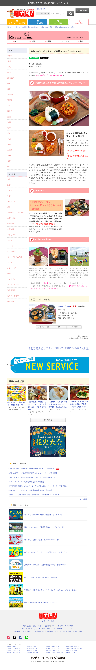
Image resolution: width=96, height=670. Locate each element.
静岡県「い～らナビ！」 (73, 650)
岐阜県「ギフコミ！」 (52, 648)
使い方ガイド (27, 628)
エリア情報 (58, 23)
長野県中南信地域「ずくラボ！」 (75, 648)
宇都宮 (9, 56)
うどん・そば (12, 201)
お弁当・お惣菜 (13, 296)
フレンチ (10, 240)
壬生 (9, 133)
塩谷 (9, 89)
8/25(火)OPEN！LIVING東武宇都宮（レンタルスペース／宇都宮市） (34, 473)
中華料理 (10, 229)
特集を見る (79, 23)
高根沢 (9, 111)
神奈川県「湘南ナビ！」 (53, 650)
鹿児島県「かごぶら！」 (34, 652)
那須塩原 (10, 78)
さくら (9, 106)
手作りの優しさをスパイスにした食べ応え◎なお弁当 (40, 348)
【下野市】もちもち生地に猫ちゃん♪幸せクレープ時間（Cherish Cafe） (58, 404)
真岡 (9, 122)
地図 (59, 327)
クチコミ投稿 (83, 10)
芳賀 (9, 117)
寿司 (9, 179)
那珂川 (9, 100)
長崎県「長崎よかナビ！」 (73, 646)
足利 (9, 156)
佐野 (9, 161)
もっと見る (83, 499)
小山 (9, 139)
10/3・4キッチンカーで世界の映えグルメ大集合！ (27, 482)
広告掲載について (20, 631)
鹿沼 (9, 61)
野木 (9, 167)
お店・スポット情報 (43, 327)
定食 (9, 185)
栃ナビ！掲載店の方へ (36, 631)
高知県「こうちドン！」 (73, 652)
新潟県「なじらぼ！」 (33, 648)
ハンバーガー (12, 268)
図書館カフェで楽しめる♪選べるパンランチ (77, 348)
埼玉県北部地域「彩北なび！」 (55, 652)
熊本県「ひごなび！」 (33, 646)
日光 (9, 67)
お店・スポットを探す (17, 23)
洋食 (9, 207)
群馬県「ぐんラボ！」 (13, 650)
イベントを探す (37, 23)
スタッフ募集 (78, 631)
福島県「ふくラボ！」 (13, 648)
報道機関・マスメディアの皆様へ (58, 631)
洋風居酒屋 (11, 290)
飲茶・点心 (11, 218)
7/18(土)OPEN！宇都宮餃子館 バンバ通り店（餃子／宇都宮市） (32, 477)
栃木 (9, 128)
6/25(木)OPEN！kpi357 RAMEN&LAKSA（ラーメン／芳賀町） (32, 468)
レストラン (11, 279)
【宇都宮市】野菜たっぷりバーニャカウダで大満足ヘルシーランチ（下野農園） (38, 486)
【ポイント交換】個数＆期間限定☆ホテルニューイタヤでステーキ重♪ (34, 495)
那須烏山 (10, 94)
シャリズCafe (64, 306)
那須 (9, 72)
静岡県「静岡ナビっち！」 (54, 646)
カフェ (9, 262)
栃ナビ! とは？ (49, 621)
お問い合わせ (57, 628)
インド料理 (11, 251)
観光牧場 (10, 301)
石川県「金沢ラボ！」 (13, 652)
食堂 (9, 274)
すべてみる (48, 420)
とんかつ (10, 190)
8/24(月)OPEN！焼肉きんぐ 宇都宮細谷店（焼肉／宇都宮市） (31, 490)
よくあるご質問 (39, 628)
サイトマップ (69, 628)
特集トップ (59, 348)
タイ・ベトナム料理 (14, 257)
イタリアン (11, 235)
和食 (9, 196)
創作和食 (10, 224)
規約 (48, 628)
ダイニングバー (13, 285)
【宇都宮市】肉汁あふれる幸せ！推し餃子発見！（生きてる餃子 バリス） (79, 404)
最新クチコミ (41, 9)
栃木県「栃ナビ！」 (13, 646)
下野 (9, 144)
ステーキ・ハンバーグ (15, 213)
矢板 (9, 83)
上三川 (9, 150)
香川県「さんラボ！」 (33, 650)
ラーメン (10, 246)
